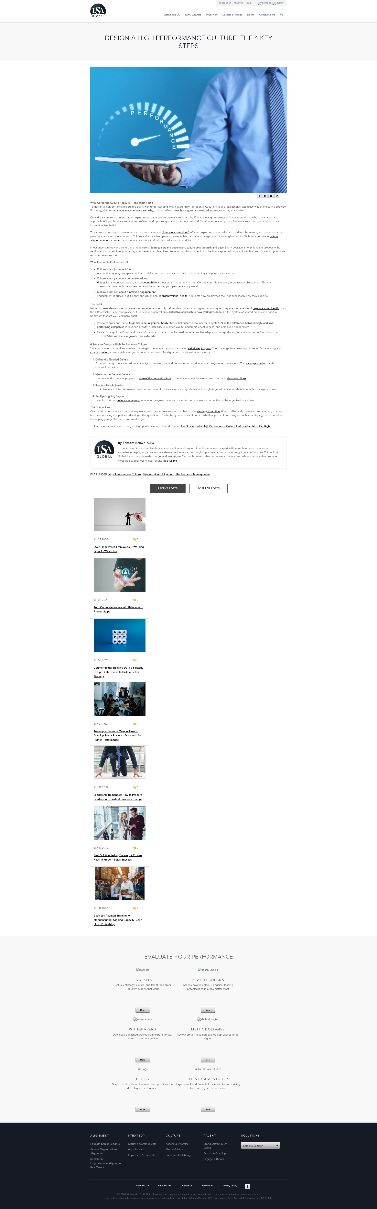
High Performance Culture (124, 474)
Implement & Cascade (142, 1155)
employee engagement (141, 292)
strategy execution (208, 411)
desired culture (236, 378)
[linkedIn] (276, 197)
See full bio (170, 460)
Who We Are (193, 14)
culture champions (128, 400)
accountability (148, 282)
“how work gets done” (175, 232)
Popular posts (209, 488)
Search (281, 14)
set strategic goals (199, 348)
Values (101, 282)
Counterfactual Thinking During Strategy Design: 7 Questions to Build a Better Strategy (118, 672)
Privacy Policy (230, 1185)
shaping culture (99, 352)
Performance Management (193, 474)
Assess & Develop (214, 1153)
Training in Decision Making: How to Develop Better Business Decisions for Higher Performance (117, 736)
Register (238, 3)
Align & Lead (136, 1149)
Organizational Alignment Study (148, 323)
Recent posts (168, 488)
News (250, 14)
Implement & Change (179, 1155)
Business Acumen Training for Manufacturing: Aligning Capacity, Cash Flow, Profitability (118, 920)
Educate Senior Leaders (105, 1144)
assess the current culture (155, 378)
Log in (249, 3)
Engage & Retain (213, 1159)
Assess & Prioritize (177, 1144)
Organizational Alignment (158, 474)
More (142, 1010)
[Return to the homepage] (98, 18)
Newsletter (207, 1185)
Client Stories (232, 14)
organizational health (175, 296)
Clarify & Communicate (142, 1144)
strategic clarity (255, 363)
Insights (212, 14)
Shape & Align (174, 1149)
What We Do (172, 14)
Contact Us (225, 3)
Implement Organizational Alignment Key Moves (106, 1163)
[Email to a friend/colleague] (271, 197)
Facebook (247, 1186)
